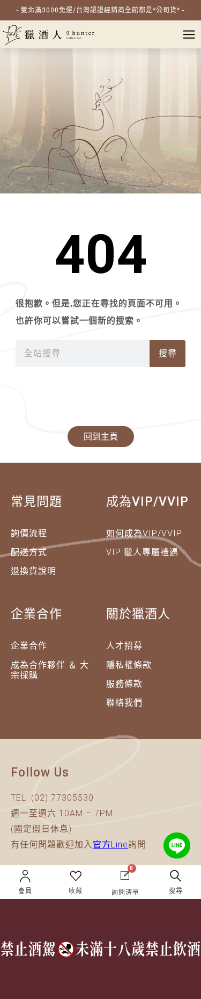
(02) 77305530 (62, 798)
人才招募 (124, 646)
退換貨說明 (33, 571)
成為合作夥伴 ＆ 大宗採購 (50, 670)
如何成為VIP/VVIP (144, 533)
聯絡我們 (124, 703)
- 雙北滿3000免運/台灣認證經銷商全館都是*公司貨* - (100, 10)
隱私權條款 (129, 665)
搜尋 (168, 353)
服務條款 (124, 684)
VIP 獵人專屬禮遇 (142, 552)
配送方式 (29, 552)
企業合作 (29, 646)
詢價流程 (29, 533)
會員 (25, 891)
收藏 (76, 891)
